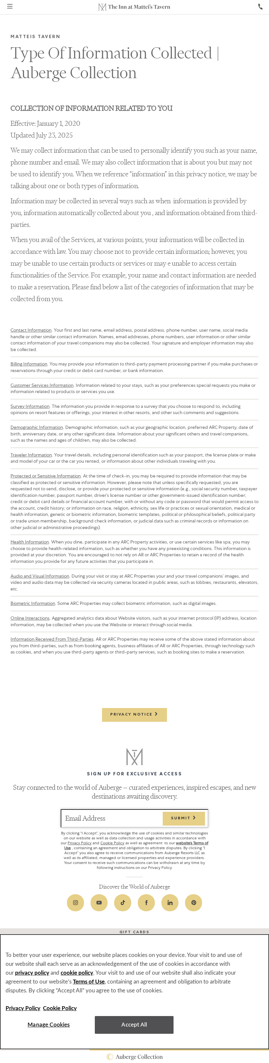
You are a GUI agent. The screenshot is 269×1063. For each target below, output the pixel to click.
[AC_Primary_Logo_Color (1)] (134, 1057)
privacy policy (32, 973)
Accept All (134, 1025)
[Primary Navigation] (10, 7)
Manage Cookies (49, 1025)
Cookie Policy (112, 843)
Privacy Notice (132, 715)
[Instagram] (75, 902)
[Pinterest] (193, 902)
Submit (181, 819)
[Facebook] (146, 902)
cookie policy (77, 973)
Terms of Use (89, 982)
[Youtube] (99, 902)
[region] (134, 991)
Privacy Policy (80, 843)
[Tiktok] (122, 902)
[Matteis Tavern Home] (135, 7)
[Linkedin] (170, 902)
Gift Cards (134, 933)
